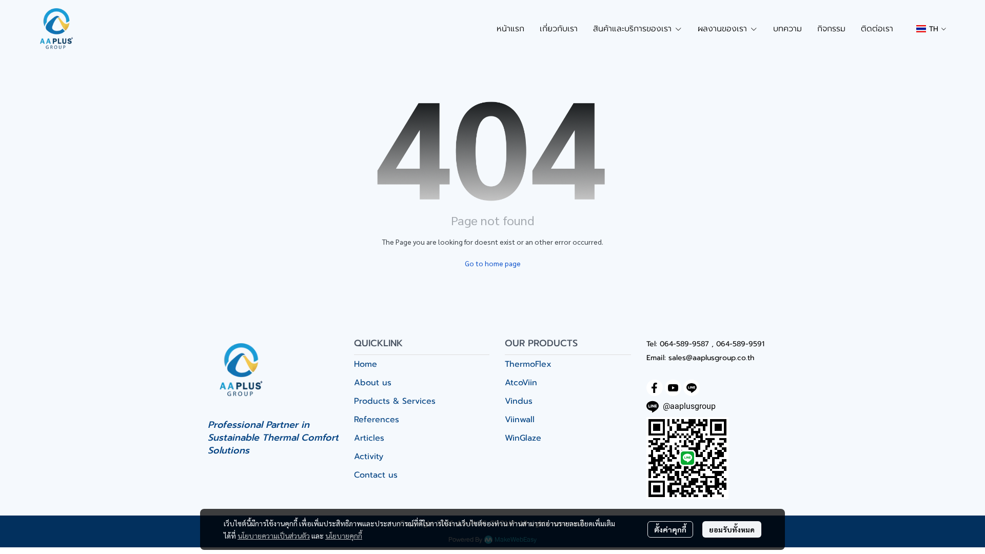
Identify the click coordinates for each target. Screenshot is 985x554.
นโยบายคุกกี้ (343, 535)
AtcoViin (521, 383)
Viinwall (520, 419)
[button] (931, 29)
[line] (691, 388)
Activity (368, 456)
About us (372, 383)
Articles (369, 438)
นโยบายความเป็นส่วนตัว (274, 535)
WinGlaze (523, 438)
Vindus (519, 401)
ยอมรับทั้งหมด (732, 529)
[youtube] (673, 388)
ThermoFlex (528, 364)
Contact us (376, 475)
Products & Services (395, 401)
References (376, 419)
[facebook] (654, 388)
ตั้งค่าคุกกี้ (670, 529)
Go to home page (493, 263)
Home (365, 364)
